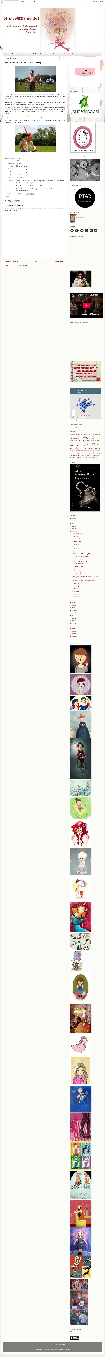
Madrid (74, 446)
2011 (73, 623)
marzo (75, 591)
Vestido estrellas (77, 574)
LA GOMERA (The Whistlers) (80, 556)
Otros (71, 450)
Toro (80, 457)
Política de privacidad (60, 1344)
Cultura (13, 54)
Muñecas (88, 448)
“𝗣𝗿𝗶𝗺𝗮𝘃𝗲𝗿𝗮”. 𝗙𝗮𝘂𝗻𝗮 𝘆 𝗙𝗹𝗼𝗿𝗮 (82, 554)
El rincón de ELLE (77, 440)
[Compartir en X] (30, 194)
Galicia (94, 440)
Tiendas (74, 54)
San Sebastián (73, 453)
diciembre (77, 533)
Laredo (80, 444)
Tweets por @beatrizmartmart (78, 427)
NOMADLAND (76, 549)
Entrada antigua (59, 261)
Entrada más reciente (13, 261)
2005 (73, 639)
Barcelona (98, 434)
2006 (73, 636)
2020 (73, 600)
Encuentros (87, 440)
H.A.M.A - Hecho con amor (80, 561)
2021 (73, 531)
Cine (6, 54)
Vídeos (82, 54)
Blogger (68, 1349)
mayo (75, 586)
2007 (73, 634)
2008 (73, 631)
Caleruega (97, 436)
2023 (73, 526)
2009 (73, 628)
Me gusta (97, 446)
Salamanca (96, 452)
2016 (73, 610)
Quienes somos (45, 54)
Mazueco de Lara (89, 446)
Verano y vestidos (78, 566)
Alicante (72, 434)
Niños (95, 448)
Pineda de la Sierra (80, 452)
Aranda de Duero (79, 434)
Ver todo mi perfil (80, 217)
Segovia (96, 453)
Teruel (98, 455)
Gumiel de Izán (79, 442)
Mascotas (81, 446)
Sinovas (83, 455)
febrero (76, 594)
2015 (73, 613)
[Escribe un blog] (28, 194)
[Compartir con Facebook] (31, 194)
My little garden (77, 569)
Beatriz (79, 215)
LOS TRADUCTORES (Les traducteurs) (83, 564)
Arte (87, 434)
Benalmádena (81, 436)
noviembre (77, 536)
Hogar (87, 442)
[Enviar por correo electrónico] (26, 194)
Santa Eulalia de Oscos (86, 453)
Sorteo (66, 54)
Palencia (86, 450)
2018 (73, 605)
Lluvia (74, 559)
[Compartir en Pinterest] (33, 194)
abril (75, 589)
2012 (73, 620)
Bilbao (87, 436)
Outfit (35, 54)
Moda (28, 54)
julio (75, 546)
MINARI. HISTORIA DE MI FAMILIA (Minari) (84, 580)
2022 (73, 529)
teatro (94, 455)
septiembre (77, 541)
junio (75, 583)
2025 (73, 521)
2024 (73, 523)
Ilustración (73, 444)
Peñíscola (72, 452)
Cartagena (74, 438)
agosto (76, 544)
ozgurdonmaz (50, 1349)
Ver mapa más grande (75, 420)
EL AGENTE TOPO (77, 571)
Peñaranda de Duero (94, 450)
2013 (73, 618)
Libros (21, 54)
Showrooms (57, 54)
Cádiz (92, 436)
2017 (73, 607)
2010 (73, 626)
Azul (93, 434)
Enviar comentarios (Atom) (20, 265)
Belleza (73, 436)
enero (75, 596)
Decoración (97, 438)
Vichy (74, 551)
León (85, 444)
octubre (76, 539)
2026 (73, 518)
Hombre (95, 442)
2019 (73, 602)
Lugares (98, 444)
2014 (73, 615)
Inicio (37, 261)
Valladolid (85, 457)
